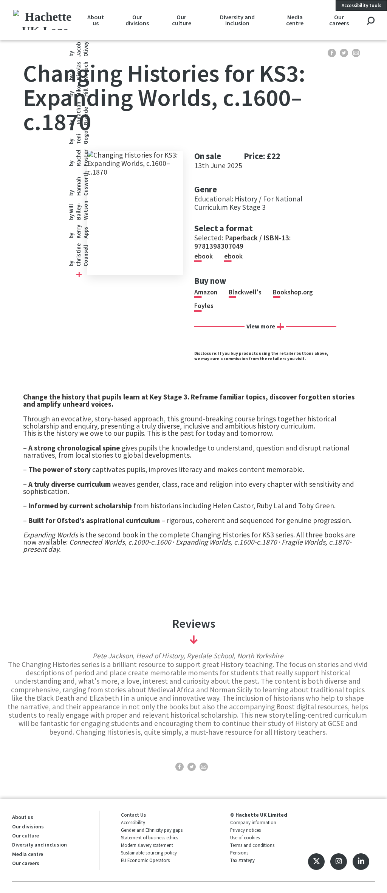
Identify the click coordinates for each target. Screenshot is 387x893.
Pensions (239, 853)
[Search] (370, 21)
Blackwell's (245, 292)
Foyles (204, 306)
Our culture (181, 20)
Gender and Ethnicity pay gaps (152, 830)
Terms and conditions (252, 845)
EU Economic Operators (145, 860)
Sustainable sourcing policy (149, 853)
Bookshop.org (293, 292)
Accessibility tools (361, 5)
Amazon (205, 292)
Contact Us (133, 815)
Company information (253, 822)
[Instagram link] (338, 861)
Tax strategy (242, 860)
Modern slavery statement (147, 845)
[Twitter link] (316, 861)
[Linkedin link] (361, 861)
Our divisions (137, 20)
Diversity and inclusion (237, 20)
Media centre (294, 20)
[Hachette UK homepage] (45, 20)
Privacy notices (245, 830)
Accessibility (133, 822)
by (78, 254)
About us (95, 20)
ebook (203, 256)
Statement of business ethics (149, 837)
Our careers (339, 20)
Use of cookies (245, 837)
